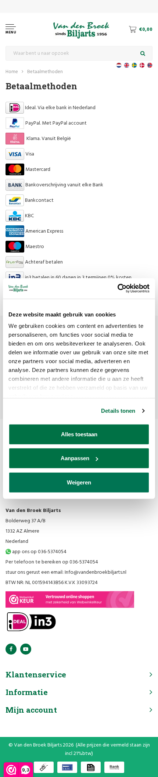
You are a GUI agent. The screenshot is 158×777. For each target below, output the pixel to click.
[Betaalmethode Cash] (44, 767)
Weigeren (79, 482)
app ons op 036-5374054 (39, 552)
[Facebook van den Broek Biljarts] (11, 649)
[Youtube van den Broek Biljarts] (25, 649)
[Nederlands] (119, 65)
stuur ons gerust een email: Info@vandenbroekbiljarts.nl (66, 572)
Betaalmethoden (45, 72)
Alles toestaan (79, 434)
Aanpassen (75, 458)
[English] (126, 65)
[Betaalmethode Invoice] (91, 767)
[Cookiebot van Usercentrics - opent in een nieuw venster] (117, 288)
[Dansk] (142, 65)
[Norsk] (149, 65)
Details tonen (118, 411)
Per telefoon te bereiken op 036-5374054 (52, 562)
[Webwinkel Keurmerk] (70, 599)
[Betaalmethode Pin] (67, 767)
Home (12, 72)
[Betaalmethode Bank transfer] (114, 767)
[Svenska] (134, 65)
